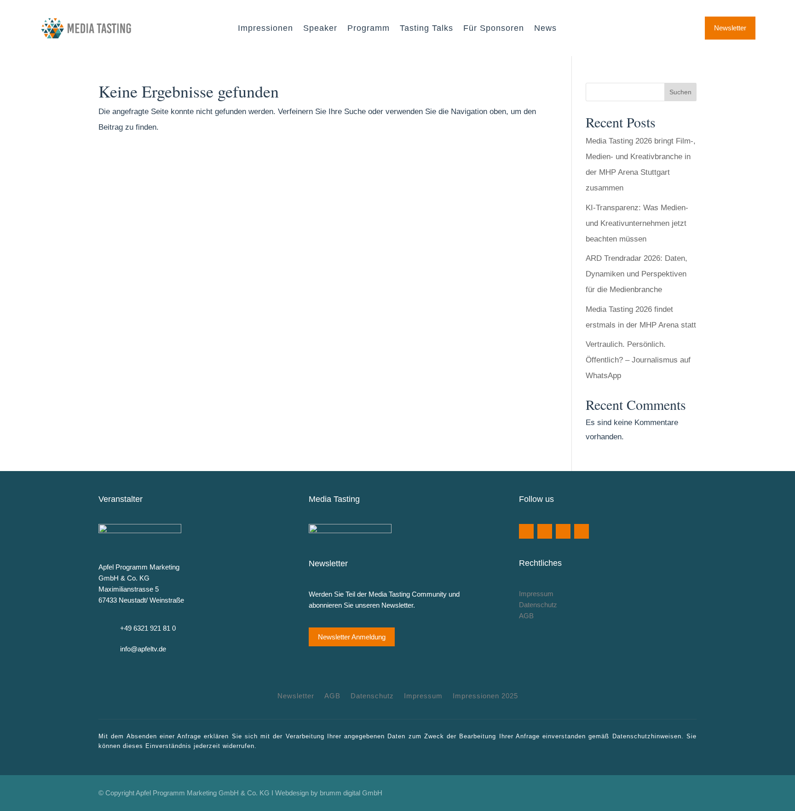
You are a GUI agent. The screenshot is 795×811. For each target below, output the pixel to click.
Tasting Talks (426, 29)
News (545, 29)
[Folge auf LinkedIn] (581, 531)
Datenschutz (538, 605)
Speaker (320, 29)
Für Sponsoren (493, 29)
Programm (368, 29)
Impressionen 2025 (485, 696)
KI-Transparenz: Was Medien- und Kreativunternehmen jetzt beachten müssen (637, 223)
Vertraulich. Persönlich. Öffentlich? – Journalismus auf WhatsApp (638, 360)
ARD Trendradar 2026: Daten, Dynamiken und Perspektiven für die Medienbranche (636, 274)
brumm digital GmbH (351, 793)
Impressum (536, 594)
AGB (526, 616)
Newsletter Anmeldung (352, 637)
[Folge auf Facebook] (526, 531)
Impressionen (265, 29)
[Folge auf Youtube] (544, 531)
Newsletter (730, 28)
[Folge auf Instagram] (563, 531)
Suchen (680, 92)
